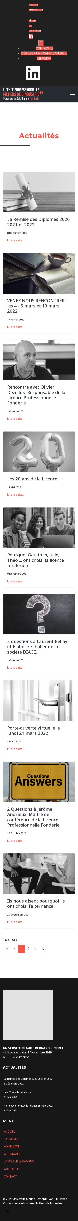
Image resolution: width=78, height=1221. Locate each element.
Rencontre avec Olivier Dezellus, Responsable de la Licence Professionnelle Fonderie (36, 395)
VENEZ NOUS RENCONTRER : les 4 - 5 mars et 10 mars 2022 (37, 305)
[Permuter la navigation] (7, 1210)
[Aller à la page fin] (43, 949)
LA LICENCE (11, 1139)
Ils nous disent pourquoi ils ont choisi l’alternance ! (36, 903)
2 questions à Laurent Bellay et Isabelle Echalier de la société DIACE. (37, 646)
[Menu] (72, 94)
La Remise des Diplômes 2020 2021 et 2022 (38, 221)
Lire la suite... (16, 240)
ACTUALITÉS (12, 1169)
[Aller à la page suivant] (35, 949)
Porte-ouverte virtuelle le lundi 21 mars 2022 (33, 730)
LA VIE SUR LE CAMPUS (19, 1161)
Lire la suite (14, 326)
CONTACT (10, 1176)
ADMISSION (11, 1146)
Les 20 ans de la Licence (32, 479)
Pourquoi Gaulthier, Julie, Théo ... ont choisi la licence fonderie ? (35, 560)
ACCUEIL (9, 1131)
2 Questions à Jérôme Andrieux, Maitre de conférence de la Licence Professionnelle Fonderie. (33, 817)
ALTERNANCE (12, 1154)
